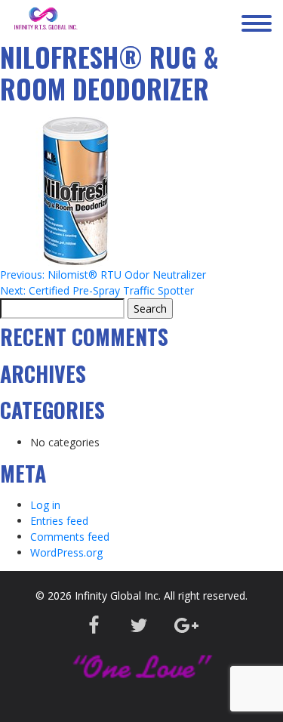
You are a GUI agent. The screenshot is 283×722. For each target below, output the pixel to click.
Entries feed (59, 521)
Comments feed (69, 536)
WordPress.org (66, 552)
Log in (45, 505)
